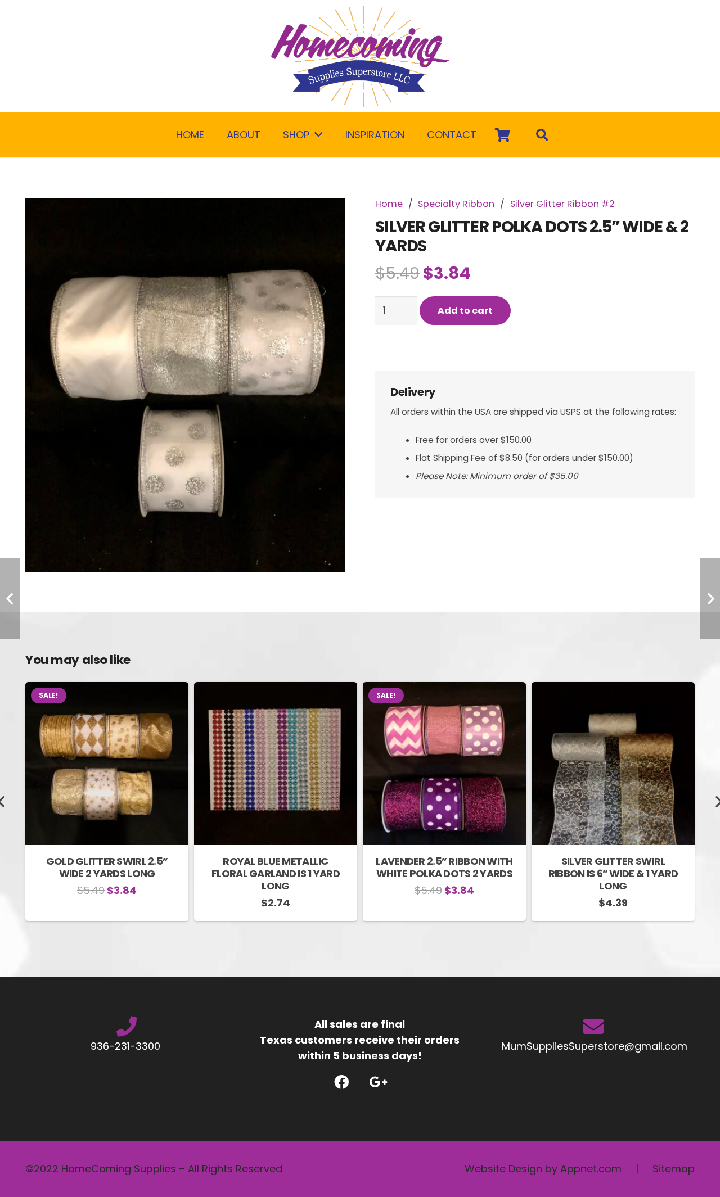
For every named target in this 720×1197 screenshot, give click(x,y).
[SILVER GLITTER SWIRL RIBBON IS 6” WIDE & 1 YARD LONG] (613, 690)
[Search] (542, 135)
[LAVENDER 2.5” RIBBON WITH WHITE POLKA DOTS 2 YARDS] (444, 690)
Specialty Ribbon (456, 203)
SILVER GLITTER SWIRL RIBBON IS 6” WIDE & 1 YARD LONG (613, 873)
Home (389, 203)
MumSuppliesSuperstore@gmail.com (593, 1046)
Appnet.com (591, 1169)
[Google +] (378, 1082)
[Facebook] (341, 1082)
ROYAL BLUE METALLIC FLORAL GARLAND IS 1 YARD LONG (276, 873)
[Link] (360, 56)
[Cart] (503, 134)
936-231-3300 (127, 1046)
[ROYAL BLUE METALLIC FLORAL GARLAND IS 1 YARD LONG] (275, 690)
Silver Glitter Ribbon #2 (562, 203)
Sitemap (673, 1169)
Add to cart (465, 310)
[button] (324, 218)
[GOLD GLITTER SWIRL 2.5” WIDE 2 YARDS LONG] (106, 690)
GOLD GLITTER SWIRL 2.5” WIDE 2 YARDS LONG (107, 867)
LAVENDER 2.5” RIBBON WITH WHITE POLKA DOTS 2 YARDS (444, 867)
